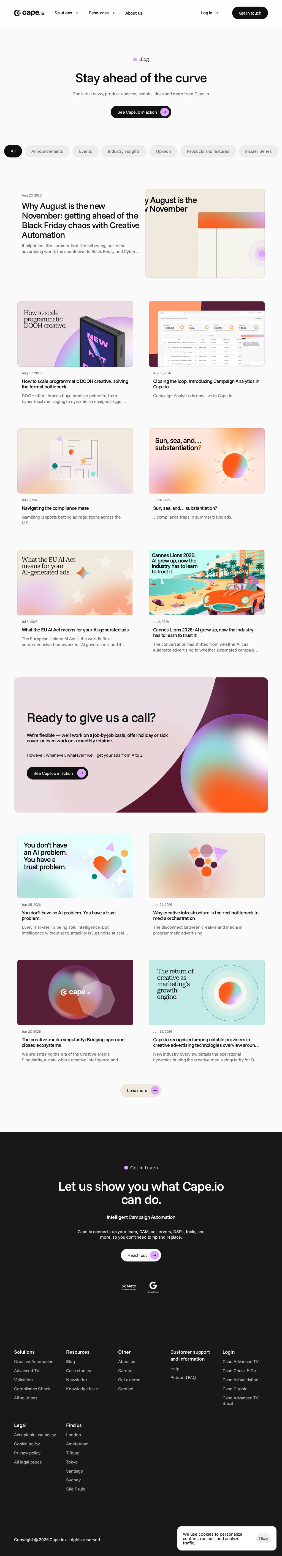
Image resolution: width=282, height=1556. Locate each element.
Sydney (73, 1480)
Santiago (74, 1471)
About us (134, 13)
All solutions (25, 1397)
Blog (70, 1361)
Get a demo (129, 1379)
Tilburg (73, 1453)
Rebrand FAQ (183, 1377)
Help (174, 1368)
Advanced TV (26, 1370)
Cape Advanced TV (241, 1361)
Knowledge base (82, 1388)
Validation (23, 1379)
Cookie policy (27, 1443)
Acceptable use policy (35, 1434)
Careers (126, 1370)
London (73, 1434)
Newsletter (76, 1379)
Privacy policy (27, 1453)
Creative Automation (33, 1361)
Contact (125, 1388)
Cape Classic (235, 1388)
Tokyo (71, 1462)
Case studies (78, 1370)
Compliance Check (32, 1388)
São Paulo (75, 1489)
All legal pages (28, 1462)
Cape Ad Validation (240, 1379)
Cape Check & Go (239, 1370)
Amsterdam (77, 1443)
